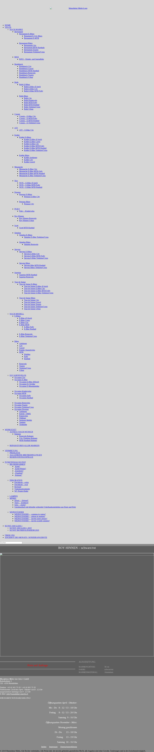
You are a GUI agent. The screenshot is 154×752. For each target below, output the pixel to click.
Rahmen (17, 434)
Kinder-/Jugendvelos (27, 350)
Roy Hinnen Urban (26, 220)
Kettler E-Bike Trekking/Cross (35, 150)
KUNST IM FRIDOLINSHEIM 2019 (24, 530)
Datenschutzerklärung (68, 747)
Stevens (17, 249)
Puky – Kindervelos (26, 211)
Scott (16, 226)
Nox (16, 181)
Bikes (16, 341)
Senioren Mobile (25, 420)
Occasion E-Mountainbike (29, 386)
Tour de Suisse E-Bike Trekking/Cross (38, 293)
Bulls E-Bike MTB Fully (33, 91)
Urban (21, 370)
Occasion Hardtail (26, 398)
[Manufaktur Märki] (77, 12)
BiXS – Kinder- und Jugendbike (31, 59)
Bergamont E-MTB (31, 38)
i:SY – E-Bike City (26, 130)
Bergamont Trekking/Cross (34, 52)
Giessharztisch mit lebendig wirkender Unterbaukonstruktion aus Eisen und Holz (45, 507)
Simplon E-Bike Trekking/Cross (36, 237)
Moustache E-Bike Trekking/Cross (32, 176)
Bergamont (18, 32)
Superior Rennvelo (26, 277)
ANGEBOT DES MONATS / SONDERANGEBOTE (26, 537)
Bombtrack (18, 64)
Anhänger (23, 343)
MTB (21, 352)
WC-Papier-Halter (21, 491)
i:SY (16, 128)
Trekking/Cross (25, 368)
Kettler (17, 135)
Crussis (17, 114)
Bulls (16, 82)
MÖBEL (13, 498)
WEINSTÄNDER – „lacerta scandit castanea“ (32, 521)
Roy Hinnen (19, 216)
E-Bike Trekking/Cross (28, 336)
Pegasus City (29, 204)
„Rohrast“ (18, 475)
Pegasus (17, 192)
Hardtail (27, 359)
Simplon (17, 233)
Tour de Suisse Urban (32, 309)
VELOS (8, 27)
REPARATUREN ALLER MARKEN (24, 445)
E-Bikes (17, 316)
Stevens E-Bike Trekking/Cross (36, 258)
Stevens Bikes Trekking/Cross (35, 268)
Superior (17, 273)
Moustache (18, 167)
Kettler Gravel (29, 162)
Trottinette (23, 425)
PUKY (17, 209)
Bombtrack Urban (26, 77)
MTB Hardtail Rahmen (28, 440)
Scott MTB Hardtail (26, 228)
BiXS (16, 57)
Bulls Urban (28, 109)
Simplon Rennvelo (31, 244)
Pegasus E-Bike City (32, 197)
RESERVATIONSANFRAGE (21, 457)
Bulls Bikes (23, 96)
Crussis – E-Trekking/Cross (29, 123)
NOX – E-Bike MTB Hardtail (30, 187)
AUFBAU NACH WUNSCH (21, 432)
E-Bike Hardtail (30, 329)
